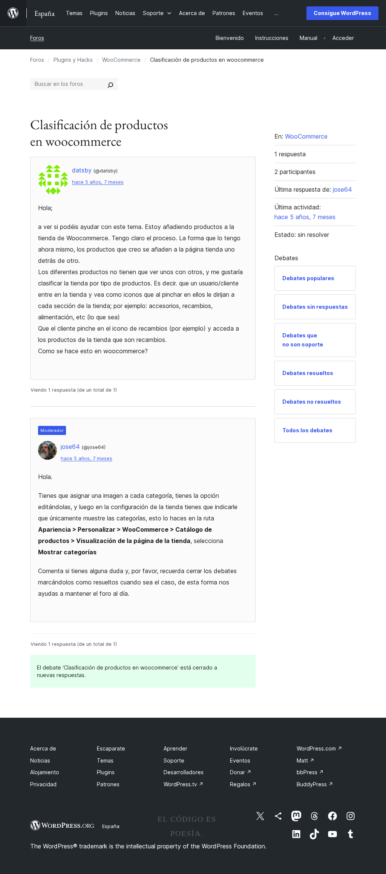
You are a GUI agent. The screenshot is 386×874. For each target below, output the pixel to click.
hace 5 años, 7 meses (98, 182)
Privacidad (43, 784)
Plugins (106, 772)
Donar (240, 772)
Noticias (40, 760)
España (110, 826)
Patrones (108, 784)
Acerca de (43, 748)
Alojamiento (44, 772)
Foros (37, 38)
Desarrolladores (184, 772)
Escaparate (111, 748)
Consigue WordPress (342, 13)
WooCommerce (121, 59)
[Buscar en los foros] (110, 84)
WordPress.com (319, 748)
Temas (105, 760)
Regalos (243, 784)
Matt (305, 760)
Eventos (240, 760)
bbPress (310, 772)
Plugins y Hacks (73, 59)
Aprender (175, 748)
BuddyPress (315, 784)
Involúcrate (244, 748)
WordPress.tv (184, 784)
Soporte (174, 760)
